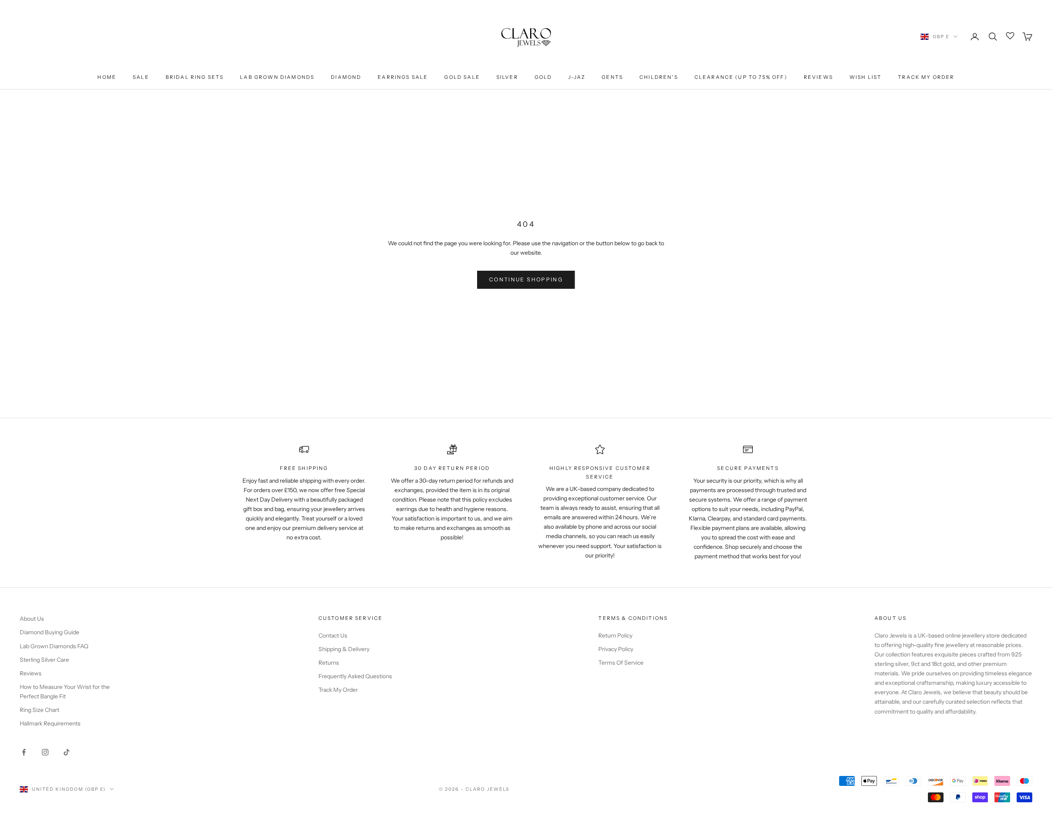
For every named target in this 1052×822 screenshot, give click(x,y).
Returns (328, 662)
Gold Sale (462, 77)
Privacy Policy (615, 649)
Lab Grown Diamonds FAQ (54, 646)
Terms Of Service (621, 662)
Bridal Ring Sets (195, 77)
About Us (32, 618)
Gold (543, 77)
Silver (507, 77)
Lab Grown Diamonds (277, 77)
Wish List (865, 77)
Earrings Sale (403, 77)
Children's (658, 77)
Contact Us (332, 635)
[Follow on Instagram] (45, 752)
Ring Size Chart (39, 710)
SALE (141, 77)
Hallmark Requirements (50, 723)
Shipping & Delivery (343, 649)
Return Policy (615, 635)
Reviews (818, 77)
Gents (612, 77)
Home (106, 77)
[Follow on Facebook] (24, 752)
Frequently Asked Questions (355, 676)
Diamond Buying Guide (49, 632)
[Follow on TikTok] (66, 752)
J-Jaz (576, 77)
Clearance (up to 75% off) (740, 77)
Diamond (346, 77)
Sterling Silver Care (44, 659)
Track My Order (926, 77)
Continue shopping (526, 279)
